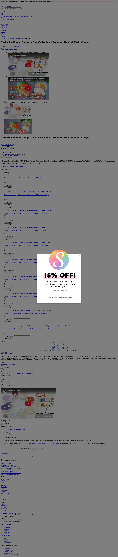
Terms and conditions (67, 297)
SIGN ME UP (59, 295)
